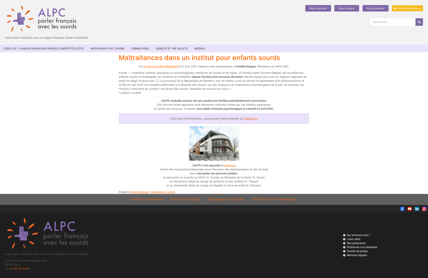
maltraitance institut (162, 192)
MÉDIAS (200, 48)
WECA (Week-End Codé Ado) (226, 199)
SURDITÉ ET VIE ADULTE (172, 48)
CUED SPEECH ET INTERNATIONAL (274, 199)
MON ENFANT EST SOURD (108, 48)
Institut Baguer (139, 192)
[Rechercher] (419, 22)
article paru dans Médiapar (160, 66)
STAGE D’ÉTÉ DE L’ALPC (185, 199)
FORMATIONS (140, 48)
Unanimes (229, 165)
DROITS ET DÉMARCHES (147, 199)
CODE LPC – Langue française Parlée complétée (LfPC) (43, 48)
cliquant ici (250, 118)
